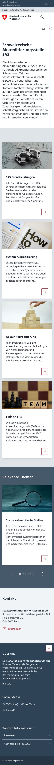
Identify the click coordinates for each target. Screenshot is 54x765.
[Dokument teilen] (50, 28)
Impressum (18, 760)
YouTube (30, 704)
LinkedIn (11, 710)
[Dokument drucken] (43, 28)
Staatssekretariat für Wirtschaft (20, 17)
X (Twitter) (12, 704)
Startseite (9, 735)
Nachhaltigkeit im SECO (17, 743)
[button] (20, 574)
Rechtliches (7, 760)
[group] (27, 525)
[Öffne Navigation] (49, 17)
